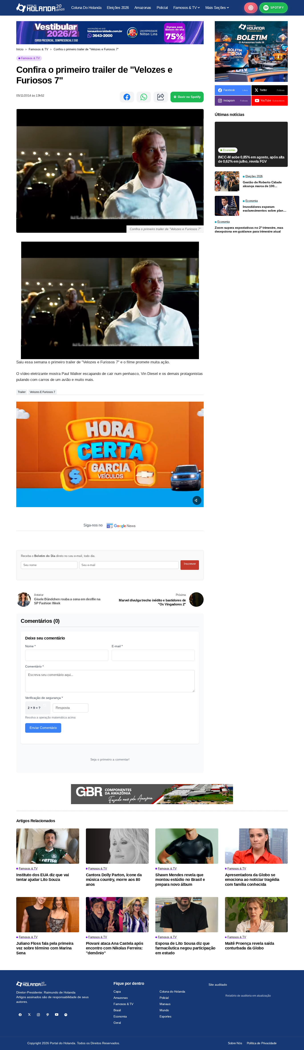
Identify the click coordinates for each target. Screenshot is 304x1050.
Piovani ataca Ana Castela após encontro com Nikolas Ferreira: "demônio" (114, 948)
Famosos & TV (38, 49)
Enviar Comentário (43, 728)
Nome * (30, 646)
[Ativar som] (197, 500)
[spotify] (66, 1015)
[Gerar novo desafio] (45, 708)
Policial (164, 997)
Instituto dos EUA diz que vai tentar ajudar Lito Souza (42, 877)
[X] (29, 1015)
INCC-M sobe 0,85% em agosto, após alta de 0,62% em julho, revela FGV (251, 159)
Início (19, 49)
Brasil (117, 1010)
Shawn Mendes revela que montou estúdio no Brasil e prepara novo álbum (180, 880)
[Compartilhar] (161, 97)
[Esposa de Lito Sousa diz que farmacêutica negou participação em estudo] (186, 914)
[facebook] (20, 1015)
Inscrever (190, 563)
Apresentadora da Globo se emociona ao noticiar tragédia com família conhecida (252, 880)
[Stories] (250, 7)
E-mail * (117, 646)
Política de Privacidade (262, 1043)
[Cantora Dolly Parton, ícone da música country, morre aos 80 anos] (117, 846)
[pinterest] (47, 1015)
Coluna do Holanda (172, 991)
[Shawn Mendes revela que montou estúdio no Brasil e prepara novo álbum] (186, 846)
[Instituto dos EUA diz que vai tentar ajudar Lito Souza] (47, 846)
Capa (117, 991)
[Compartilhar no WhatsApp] (144, 97)
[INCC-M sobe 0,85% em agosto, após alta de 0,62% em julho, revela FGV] (251, 144)
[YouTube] (57, 1015)
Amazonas (120, 997)
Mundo (164, 1010)
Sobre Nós (235, 1043)
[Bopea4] (40, 7)
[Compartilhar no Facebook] (127, 97)
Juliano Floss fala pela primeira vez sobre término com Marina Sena (44, 948)
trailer (22, 392)
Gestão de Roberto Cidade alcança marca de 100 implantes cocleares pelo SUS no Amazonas (264, 184)
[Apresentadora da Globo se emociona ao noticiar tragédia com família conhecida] (256, 846)
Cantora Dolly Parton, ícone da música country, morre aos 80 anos (114, 880)
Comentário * (34, 666)
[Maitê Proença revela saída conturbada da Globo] (256, 914)
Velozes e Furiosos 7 (42, 392)
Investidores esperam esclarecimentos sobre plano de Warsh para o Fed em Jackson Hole (264, 208)
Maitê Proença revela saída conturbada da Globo (249, 946)
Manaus (165, 1004)
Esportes (165, 1016)
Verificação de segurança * (44, 698)
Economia (120, 1016)
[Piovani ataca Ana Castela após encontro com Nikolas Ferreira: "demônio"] (117, 914)
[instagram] (38, 1015)
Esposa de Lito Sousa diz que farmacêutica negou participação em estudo (185, 948)
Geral (117, 1022)
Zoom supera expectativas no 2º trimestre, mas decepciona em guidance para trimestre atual (249, 229)
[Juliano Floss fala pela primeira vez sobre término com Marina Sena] (47, 914)
